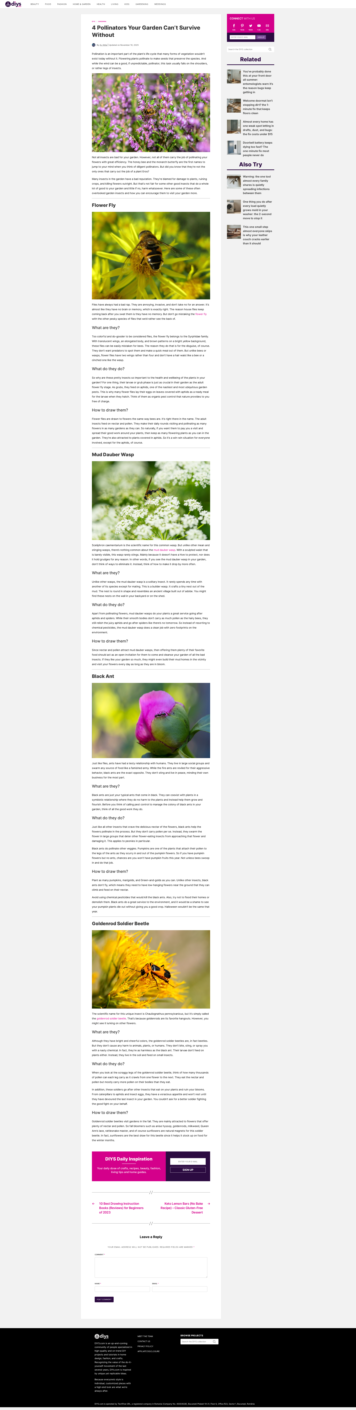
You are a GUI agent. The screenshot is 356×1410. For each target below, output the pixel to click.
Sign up (188, 1169)
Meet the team (145, 1336)
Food (48, 4)
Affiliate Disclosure (149, 1351)
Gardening (142, 4)
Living (114, 4)
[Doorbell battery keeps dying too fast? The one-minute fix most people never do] (234, 153)
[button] (151, 256)
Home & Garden (82, 4)
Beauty (35, 4)
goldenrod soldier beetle (111, 1018)
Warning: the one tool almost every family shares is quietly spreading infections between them (257, 185)
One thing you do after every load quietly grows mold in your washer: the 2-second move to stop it (257, 210)
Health (101, 4)
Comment (100, 1254)
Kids (126, 4)
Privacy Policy (145, 1346)
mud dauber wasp (164, 549)
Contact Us (144, 1341)
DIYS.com (13, 4)
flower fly (201, 314)
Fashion (62, 4)
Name (98, 1284)
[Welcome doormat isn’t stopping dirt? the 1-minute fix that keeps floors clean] (234, 112)
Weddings (160, 4)
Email (155, 1284)
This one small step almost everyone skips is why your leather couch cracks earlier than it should (257, 235)
